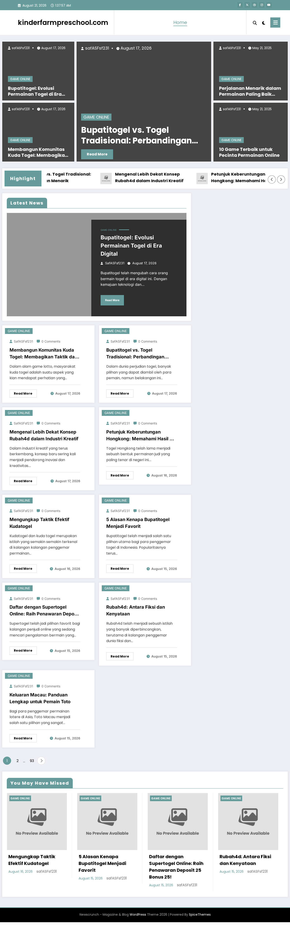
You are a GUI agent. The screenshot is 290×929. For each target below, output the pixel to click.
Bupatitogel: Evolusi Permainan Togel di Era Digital (35, 91)
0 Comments (50, 341)
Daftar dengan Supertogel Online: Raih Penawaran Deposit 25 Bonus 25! (45, 610)
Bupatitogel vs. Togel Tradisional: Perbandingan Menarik (135, 353)
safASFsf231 (20, 48)
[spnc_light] (263, 22)
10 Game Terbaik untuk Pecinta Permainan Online (249, 152)
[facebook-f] (240, 5)
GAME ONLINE (20, 79)
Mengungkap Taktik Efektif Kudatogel (39, 523)
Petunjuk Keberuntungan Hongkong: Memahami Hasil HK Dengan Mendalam (231, 177)
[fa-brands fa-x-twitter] (247, 5)
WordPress (138, 914)
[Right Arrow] (281, 179)
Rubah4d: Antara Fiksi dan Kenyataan (135, 610)
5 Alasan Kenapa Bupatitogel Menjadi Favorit (137, 523)
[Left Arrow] (272, 179)
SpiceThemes (200, 914)
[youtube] (269, 5)
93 (32, 760)
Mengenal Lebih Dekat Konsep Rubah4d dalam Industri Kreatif (136, 177)
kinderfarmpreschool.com (63, 22)
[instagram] (261, 5)
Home (180, 22)
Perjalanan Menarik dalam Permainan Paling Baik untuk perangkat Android (250, 91)
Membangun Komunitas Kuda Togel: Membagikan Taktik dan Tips (38, 152)
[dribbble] (254, 5)
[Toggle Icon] (275, 22)
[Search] (255, 22)
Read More (134, 154)
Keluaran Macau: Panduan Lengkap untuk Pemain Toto (40, 698)
